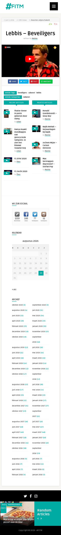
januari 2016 (37, 475)
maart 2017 (36, 432)
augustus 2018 (18, 384)
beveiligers (22, 93)
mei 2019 (36, 353)
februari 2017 (17, 438)
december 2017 (18, 406)
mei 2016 (36, 464)
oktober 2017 (17, 411)
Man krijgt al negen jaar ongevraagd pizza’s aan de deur (21, 520)
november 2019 (38, 331)
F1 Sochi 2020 (20, 171)
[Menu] (54, 6)
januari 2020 (37, 326)
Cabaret (26, 97)
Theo (18, 162)
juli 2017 (35, 422)
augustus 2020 (18, 310)
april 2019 (16, 358)
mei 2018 (36, 390)
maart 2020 (37, 321)
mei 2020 (36, 316)
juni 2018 (16, 390)
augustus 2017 (18, 422)
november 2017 (38, 406)
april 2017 (16, 432)
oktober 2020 (17, 305)
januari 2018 (37, 400)
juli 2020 (35, 310)
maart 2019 (37, 358)
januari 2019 (37, 363)
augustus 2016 (18, 459)
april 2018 (16, 395)
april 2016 (16, 469)
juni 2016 (16, 464)
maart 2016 (37, 469)
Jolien (19, 122)
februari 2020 (17, 326)
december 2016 (18, 443)
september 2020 (39, 305)
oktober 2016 (17, 448)
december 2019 (18, 331)
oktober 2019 (17, 337)
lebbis (38, 93)
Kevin (5, 517)
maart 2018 (37, 395)
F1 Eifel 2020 (20, 158)
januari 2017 (37, 438)
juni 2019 (16, 353)
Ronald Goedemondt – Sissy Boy (50, 113)
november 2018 (38, 369)
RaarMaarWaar (14, 505)
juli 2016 (35, 459)
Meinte (34, 38)
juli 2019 (35, 347)
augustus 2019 (18, 347)
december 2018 (18, 369)
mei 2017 (36, 427)
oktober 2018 (17, 374)
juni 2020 (16, 316)
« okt (14, 289)
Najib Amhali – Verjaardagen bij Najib (49, 129)
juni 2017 (15, 427)
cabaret (31, 93)
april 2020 (16, 321)
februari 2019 (17, 363)
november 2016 (38, 443)
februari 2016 (17, 475)
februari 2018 (17, 400)
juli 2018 (35, 384)
